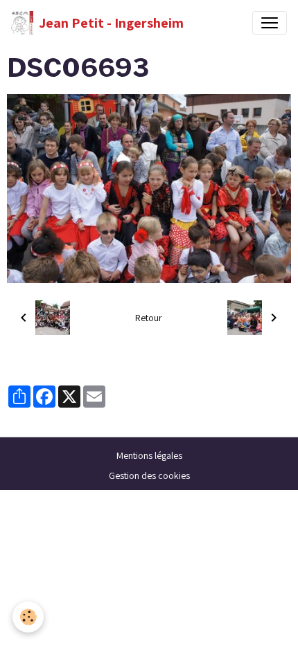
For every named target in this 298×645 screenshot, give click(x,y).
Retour (148, 317)
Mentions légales (149, 455)
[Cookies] (28, 617)
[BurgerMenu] (269, 23)
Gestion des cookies (149, 475)
